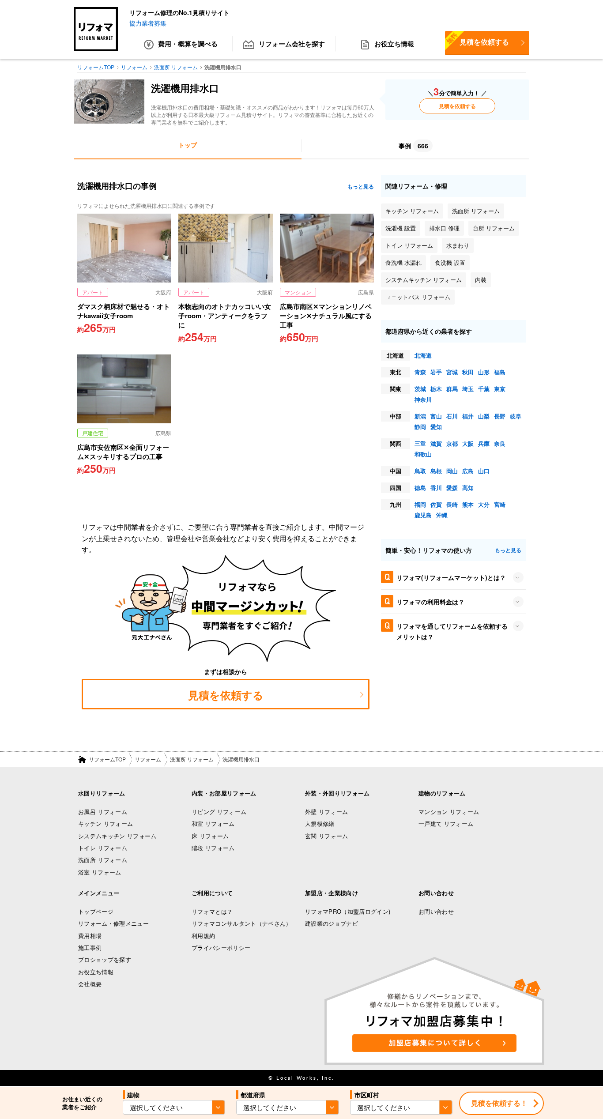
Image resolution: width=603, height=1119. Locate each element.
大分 (484, 504)
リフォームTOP (107, 759)
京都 (452, 443)
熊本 (468, 504)
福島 (499, 372)
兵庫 (484, 443)
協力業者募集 (147, 23)
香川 (436, 487)
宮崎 (499, 504)
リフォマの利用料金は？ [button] (430, 601)
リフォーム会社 (292, 44)
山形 (484, 372)
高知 (468, 487)
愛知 (436, 426)
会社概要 (90, 984)
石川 (452, 416)
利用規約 (203, 935)
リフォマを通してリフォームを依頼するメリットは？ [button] (452, 631)
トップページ (95, 911)
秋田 (468, 372)
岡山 (452, 471)
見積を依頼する (477, 39)
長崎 (452, 504)
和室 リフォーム (213, 823)
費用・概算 (188, 44)
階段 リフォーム (213, 848)
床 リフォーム (210, 836)
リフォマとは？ (212, 911)
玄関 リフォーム (326, 836)
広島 (468, 471)
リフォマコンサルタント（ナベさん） (242, 923)
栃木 (436, 388)
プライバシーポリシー (221, 947)
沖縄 (442, 515)
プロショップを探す (104, 959)
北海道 (423, 355)
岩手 (436, 372)
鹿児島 (423, 515)
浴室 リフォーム (99, 872)
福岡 (420, 504)
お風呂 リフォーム (102, 811)
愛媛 (452, 487)
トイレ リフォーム (102, 848)
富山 (436, 416)
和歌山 (423, 454)
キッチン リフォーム (105, 823)
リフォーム (148, 759)
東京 (499, 388)
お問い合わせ (436, 911)
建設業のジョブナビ (331, 923)
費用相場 (90, 935)
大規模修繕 (320, 823)
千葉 (484, 388)
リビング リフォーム (219, 811)
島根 (436, 471)
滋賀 (436, 443)
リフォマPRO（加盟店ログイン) (347, 911)
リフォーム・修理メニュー (113, 923)
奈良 (499, 443)
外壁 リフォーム (326, 811)
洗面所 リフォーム (192, 759)
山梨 (484, 416)
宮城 (452, 372)
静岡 (420, 426)
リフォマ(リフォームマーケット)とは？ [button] (451, 577)
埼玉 (468, 388)
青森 (420, 372)
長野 (499, 416)
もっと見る (360, 186)
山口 (484, 471)
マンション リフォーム (448, 811)
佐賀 (436, 504)
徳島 (420, 487)
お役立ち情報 (394, 44)
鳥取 (420, 471)
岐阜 (515, 416)
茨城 (420, 388)
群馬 (452, 388)
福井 (468, 416)
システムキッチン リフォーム (117, 836)
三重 (420, 443)
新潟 (420, 416)
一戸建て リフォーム (445, 823)
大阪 (468, 443)
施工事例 (90, 947)
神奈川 (423, 399)
